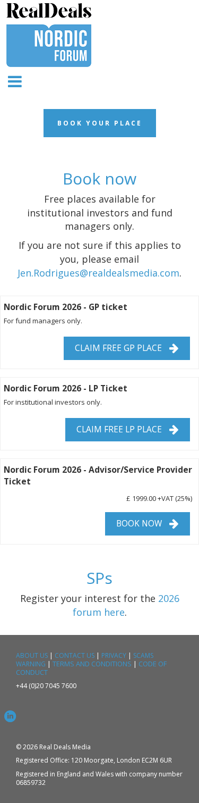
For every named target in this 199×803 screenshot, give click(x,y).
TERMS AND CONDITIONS (92, 663)
